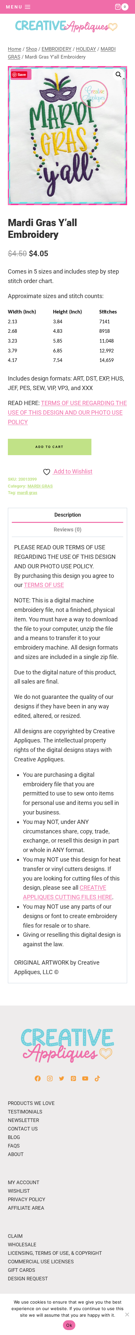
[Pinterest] (73, 1078)
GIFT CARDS (21, 1270)
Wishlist (19, 1191)
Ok (69, 1325)
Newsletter (23, 1120)
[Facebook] (38, 1078)
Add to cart (49, 447)
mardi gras (27, 492)
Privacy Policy (26, 1199)
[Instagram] (50, 1078)
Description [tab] (67, 515)
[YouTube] (85, 1078)
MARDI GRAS (40, 486)
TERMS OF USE (44, 584)
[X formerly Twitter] (62, 1078)
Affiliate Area (26, 1208)
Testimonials (25, 1112)
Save (22, 74)
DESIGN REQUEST (28, 1279)
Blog (14, 1137)
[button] (119, 74)
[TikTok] (97, 1078)
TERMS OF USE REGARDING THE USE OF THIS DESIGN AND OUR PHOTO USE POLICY (67, 412)
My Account (23, 1182)
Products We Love (31, 1103)
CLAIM (15, 1236)
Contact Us (23, 1129)
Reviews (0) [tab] (68, 529)
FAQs (14, 1146)
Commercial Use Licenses (41, 1262)
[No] (127, 1314)
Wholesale (22, 1245)
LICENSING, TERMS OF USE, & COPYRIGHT (55, 1253)
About (16, 1154)
